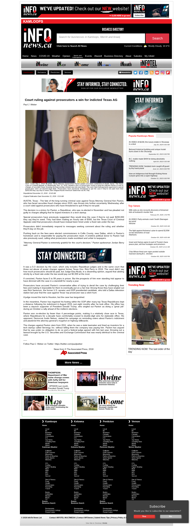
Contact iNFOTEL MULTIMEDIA (62, 518)
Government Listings (52, 510)
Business (48, 432)
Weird (47, 445)
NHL (47, 474)
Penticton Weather (107, 447)
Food (47, 481)
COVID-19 (44, 56)
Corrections (49, 436)
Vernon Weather (135, 447)
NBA (47, 470)
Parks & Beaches (51, 456)
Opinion (66, 56)
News (34, 56)
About (128, 56)
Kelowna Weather (78, 447)
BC (46, 431)
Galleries (48, 451)
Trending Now (50, 442)
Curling (47, 465)
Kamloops (28, 72)
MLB (47, 469)
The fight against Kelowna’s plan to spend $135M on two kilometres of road (149, 232)
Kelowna (42, 72)
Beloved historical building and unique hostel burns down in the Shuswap (147, 150)
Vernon (67, 72)
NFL (46, 472)
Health (47, 483)
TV (46, 499)
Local (47, 429)
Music (47, 498)
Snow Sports (50, 458)
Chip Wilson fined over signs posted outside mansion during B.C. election (147, 253)
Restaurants (49, 508)
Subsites (138, 56)
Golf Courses (50, 452)
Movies (48, 496)
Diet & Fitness (50, 479)
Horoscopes (49, 485)
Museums (48, 454)
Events (88, 56)
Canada (48, 434)
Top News (49, 440)
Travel (47, 488)
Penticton (55, 72)
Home (25, 56)
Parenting (48, 487)
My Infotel (149, 56)
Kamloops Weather (49, 447)
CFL (46, 463)
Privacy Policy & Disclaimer (123, 518)
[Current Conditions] (145, 46)
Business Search (48, 503)
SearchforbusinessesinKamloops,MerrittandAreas (89, 37)
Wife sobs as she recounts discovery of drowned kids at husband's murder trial (148, 211)
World (47, 443)
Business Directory (113, 56)
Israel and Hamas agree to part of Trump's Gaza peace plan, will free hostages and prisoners (148, 243)
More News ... (73, 362)
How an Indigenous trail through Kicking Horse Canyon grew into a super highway (148, 175)
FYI (46, 438)
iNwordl (98, 56)
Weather (56, 56)
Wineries (48, 460)
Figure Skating (50, 467)
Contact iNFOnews (85, 518)
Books (47, 492)
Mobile (105, 523)
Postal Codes (50, 512)
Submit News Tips (102, 518)
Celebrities (49, 494)
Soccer (48, 476)
